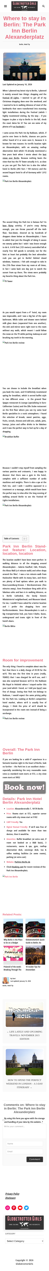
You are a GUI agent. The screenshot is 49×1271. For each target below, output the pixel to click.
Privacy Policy (12, 1193)
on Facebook (18, 126)
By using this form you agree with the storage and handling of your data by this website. (24, 1120)
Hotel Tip (27, 44)
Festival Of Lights (11, 97)
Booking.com (17, 866)
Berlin (21, 44)
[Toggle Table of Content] (23, 539)
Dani (14, 978)
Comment (34, 1159)
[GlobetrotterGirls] (24, 5)
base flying (8, 225)
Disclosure (10, 1198)
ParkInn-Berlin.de (22, 861)
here (39, 688)
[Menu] (5, 6)
